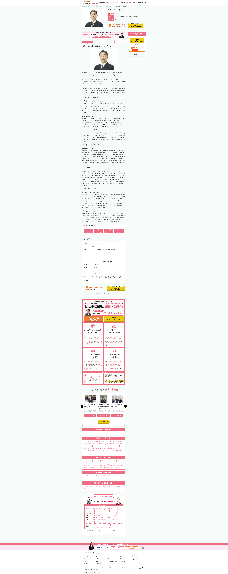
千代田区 (85, 441)
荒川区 (107, 443)
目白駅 (105, 467)
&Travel (89, 556)
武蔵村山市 (114, 450)
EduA (85, 558)
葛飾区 (121, 443)
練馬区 (114, 443)
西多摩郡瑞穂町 (119, 450)
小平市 (117, 448)
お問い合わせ (95, 569)
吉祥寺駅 (119, 467)
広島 (93, 519)
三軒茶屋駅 (115, 465)
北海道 (94, 508)
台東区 (103, 441)
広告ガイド (90, 569)
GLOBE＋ (109, 556)
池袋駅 (101, 467)
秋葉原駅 (94, 460)
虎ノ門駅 (118, 460)
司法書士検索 (135, 2)
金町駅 (112, 467)
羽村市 (104, 450)
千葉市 (110, 527)
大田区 (121, 441)
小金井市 (93, 448)
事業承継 (109, 475)
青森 (97, 508)
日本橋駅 (106, 460)
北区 (103, 443)
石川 (105, 513)
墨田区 (107, 441)
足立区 (118, 443)
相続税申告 (86, 475)
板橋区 (110, 443)
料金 (109, 42)
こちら (108, 530)
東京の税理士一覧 (103, 421)
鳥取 (102, 519)
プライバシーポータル (132, 567)
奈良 (102, 517)
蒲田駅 (102, 465)
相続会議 (121, 556)
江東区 (110, 441)
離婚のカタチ (86, 563)
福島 (111, 508)
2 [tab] (101, 418)
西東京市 (85, 448)
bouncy (97, 561)
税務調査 (113, 475)
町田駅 (116, 467)
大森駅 (111, 465)
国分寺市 (98, 448)
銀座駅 (111, 460)
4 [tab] (104, 418)
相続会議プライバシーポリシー (112, 567)
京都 (99, 517)
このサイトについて (87, 567)
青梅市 (102, 448)
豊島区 (100, 443)
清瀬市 (93, 450)
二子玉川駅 (120, 465)
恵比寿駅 (85, 467)
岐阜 (99, 515)
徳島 (110, 519)
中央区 (89, 441)
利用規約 (104, 293)
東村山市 (89, 450)
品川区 (114, 441)
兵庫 (96, 517)
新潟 (93, 513)
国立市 (110, 448)
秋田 (102, 508)
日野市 (85, 450)
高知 (116, 519)
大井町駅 (98, 465)
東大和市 (106, 448)
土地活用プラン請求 (142, 2)
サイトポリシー (95, 567)
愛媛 (113, 519)
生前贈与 (118, 475)
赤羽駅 (108, 467)
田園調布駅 (106, 465)
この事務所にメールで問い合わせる (137, 40)
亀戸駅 (89, 465)
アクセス (120, 42)
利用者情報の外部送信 (123, 567)
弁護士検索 (123, 2)
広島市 (94, 527)
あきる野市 (108, 450)
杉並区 (97, 443)
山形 (108, 508)
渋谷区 (89, 443)
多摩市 (89, 448)
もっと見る (103, 452)
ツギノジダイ (122, 558)
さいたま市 (102, 527)
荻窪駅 (97, 467)
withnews (85, 561)
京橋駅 (114, 460)
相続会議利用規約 (102, 567)
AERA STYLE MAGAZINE (112, 561)
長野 (99, 513)
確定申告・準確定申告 (93, 475)
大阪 (93, 517)
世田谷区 (85, 443)
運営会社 (85, 569)
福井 (107, 513)
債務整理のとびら (99, 563)
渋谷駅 (94, 467)
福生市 (100, 450)
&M (84, 556)
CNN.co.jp (97, 556)
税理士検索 (129, 2)
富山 (102, 513)
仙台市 (97, 527)
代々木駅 (89, 467)
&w (86, 556)
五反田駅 (93, 465)
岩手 (100, 508)
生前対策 (99, 475)
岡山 (96, 519)
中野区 (93, 443)
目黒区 (118, 441)
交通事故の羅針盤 (123, 561)
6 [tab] (107, 418)
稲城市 (121, 448)
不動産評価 (104, 475)
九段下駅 (89, 460)
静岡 (96, 515)
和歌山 (108, 517)
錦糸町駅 (85, 465)
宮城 (105, 508)
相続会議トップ (116, 2)
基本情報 (87, 42)
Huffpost (97, 558)
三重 (102, 515)
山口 (99, 519)
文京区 (100, 441)
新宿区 (96, 441)
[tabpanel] (90, 406)
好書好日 (109, 558)
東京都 (85, 433)
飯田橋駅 (102, 460)
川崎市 (106, 527)
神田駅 (98, 460)
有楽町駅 (85, 460)
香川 (107, 519)
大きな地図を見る (107, 261)
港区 (93, 441)
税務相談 (85, 478)
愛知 (93, 515)
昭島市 (97, 450)
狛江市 (113, 448)
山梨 (96, 513)
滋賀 (105, 517)
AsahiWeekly (134, 559)
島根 (105, 519)
